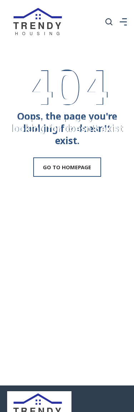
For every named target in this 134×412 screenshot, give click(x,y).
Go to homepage (67, 167)
